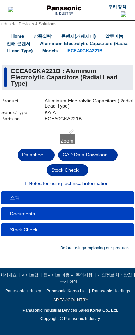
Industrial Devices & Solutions (28, 24)
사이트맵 (30, 275)
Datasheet (33, 154)
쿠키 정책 (117, 6)
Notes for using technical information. (69, 183)
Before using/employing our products (94, 248)
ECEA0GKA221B (85, 50)
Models (50, 50)
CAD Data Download (85, 154)
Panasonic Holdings (111, 291)
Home (17, 36)
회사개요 (8, 275)
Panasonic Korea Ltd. (66, 291)
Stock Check (65, 170)
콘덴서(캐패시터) (78, 36)
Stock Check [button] (23, 229)
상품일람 (43, 36)
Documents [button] (22, 213)
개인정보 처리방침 (115, 275)
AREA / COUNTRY (70, 300)
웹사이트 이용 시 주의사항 (68, 275)
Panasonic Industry (23, 291)
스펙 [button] (15, 197)
